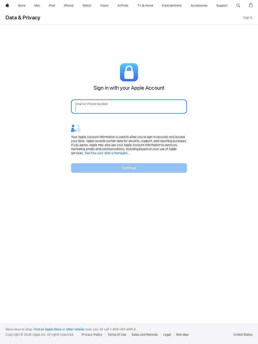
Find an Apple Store (47, 329)
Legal (167, 334)
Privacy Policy (92, 334)
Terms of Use (117, 334)
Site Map (182, 334)
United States (242, 334)
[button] (238, 5)
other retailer (75, 329)
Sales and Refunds (145, 334)
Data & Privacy (23, 18)
